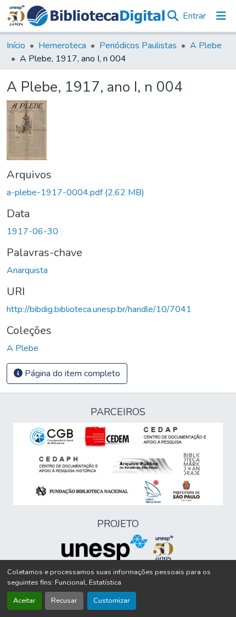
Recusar (64, 600)
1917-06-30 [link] (32, 231)
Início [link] (16, 45)
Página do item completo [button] (71, 373)
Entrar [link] (194, 16)
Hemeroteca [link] (62, 45)
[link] (118, 192)
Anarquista (27, 270)
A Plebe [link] (206, 45)
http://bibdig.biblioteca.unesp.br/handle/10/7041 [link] (99, 309)
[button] (96, 15)
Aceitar (24, 600)
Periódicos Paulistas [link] (138, 45)
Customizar (111, 600)
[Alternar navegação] (221, 15)
